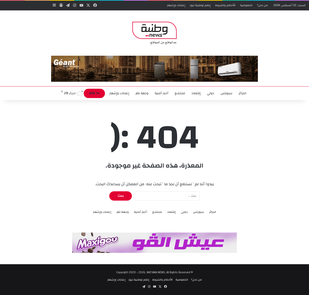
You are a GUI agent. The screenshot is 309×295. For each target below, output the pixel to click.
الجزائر (242, 93)
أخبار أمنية (161, 93)
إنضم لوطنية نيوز (200, 5)
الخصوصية (246, 5)
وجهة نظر (141, 93)
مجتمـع (180, 93)
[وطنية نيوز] (154, 33)
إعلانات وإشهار (176, 5)
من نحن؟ (262, 5)
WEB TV (94, 93)
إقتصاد (196, 93)
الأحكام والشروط (225, 5)
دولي (210, 93)
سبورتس (226, 93)
